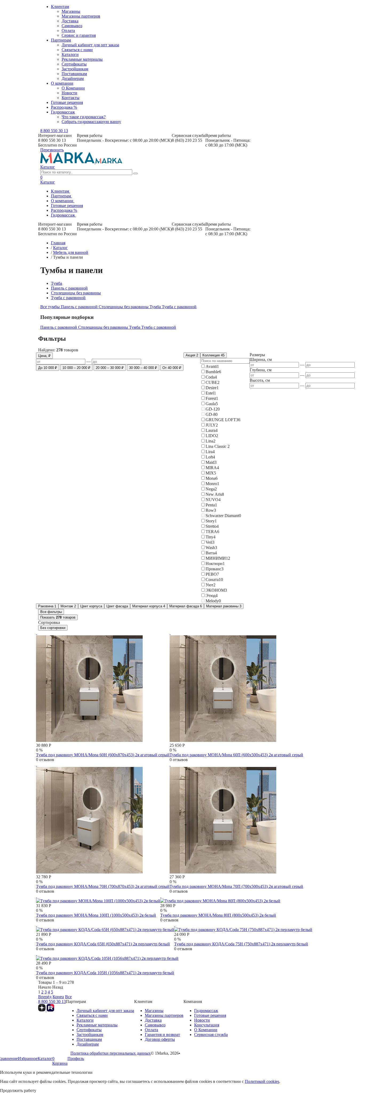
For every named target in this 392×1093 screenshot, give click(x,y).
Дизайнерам (73, 78)
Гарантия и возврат (162, 1034)
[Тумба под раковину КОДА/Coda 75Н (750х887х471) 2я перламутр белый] (243, 927)
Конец (58, 996)
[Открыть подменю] (71, 192)
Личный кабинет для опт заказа (90, 45)
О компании (62, 83)
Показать (57, 617)
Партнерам (61, 40)
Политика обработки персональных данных (110, 1053)
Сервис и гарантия (79, 35)
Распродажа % (64, 107)
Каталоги (70, 54)
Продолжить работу (18, 1090)
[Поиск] (135, 173)
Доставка (70, 21)
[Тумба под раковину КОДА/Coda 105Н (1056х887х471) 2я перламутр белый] (107, 956)
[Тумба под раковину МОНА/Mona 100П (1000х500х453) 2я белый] (98, 898)
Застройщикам (75, 69)
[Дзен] (42, 1010)
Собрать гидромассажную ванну (91, 121)
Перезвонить (52, 150)
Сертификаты (74, 64)
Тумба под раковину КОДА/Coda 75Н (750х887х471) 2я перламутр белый (241, 944)
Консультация (206, 1025)
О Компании (73, 88)
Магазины (71, 11)
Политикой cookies (262, 1081)
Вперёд (44, 996)
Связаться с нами (77, 49)
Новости (69, 93)
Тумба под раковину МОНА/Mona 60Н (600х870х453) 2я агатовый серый (103, 755)
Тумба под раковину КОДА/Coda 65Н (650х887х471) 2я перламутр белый (103, 944)
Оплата (68, 30)
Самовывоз (72, 25)
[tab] (50, 306)
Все (68, 996)
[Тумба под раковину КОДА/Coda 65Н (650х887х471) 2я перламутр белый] (105, 927)
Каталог (47, 167)
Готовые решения (67, 102)
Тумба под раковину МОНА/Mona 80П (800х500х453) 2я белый (218, 915)
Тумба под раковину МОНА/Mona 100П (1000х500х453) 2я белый (96, 915)
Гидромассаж (63, 112)
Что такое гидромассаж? (84, 117)
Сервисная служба (211, 1034)
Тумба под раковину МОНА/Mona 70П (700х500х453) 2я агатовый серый (236, 886)
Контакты (70, 97)
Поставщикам (74, 73)
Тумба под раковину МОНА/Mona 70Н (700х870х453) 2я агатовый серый (103, 886)
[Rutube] (50, 1010)
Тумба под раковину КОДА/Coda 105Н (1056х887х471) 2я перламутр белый (105, 972)
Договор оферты (160, 1039)
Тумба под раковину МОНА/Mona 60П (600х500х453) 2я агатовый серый (236, 755)
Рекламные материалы (82, 59)
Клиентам (60, 6)
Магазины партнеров (81, 16)
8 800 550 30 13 (54, 130)
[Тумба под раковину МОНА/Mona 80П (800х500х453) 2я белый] (220, 898)
